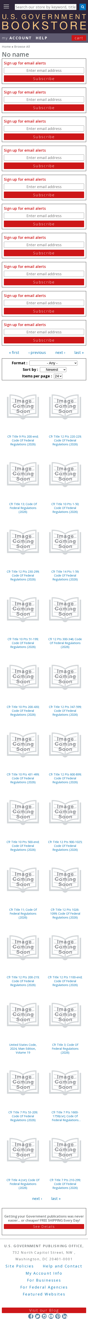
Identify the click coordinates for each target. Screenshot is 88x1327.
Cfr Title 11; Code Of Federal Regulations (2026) (23, 913)
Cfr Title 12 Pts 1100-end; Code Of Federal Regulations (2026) (65, 981)
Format (19, 362)
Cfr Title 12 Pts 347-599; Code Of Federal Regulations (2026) (65, 711)
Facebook (30, 1316)
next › (60, 352)
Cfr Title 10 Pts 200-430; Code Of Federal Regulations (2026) (23, 711)
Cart (79, 37)
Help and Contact (62, 1266)
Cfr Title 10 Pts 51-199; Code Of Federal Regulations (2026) (23, 643)
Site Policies (20, 1266)
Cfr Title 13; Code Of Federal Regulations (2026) (23, 508)
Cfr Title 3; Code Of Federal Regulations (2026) (65, 1048)
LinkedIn (64, 1316)
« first (14, 352)
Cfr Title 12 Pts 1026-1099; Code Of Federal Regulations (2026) (65, 913)
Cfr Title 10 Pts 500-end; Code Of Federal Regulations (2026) (23, 846)
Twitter (37, 1316)
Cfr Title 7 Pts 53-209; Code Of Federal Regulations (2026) (23, 1116)
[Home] (44, 28)
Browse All (22, 46)
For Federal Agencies (44, 1287)
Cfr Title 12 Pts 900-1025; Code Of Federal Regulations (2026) (65, 846)
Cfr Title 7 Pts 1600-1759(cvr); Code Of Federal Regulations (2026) (65, 1116)
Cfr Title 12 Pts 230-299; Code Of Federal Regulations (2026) (23, 575)
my (17, 37)
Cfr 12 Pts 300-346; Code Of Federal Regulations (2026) (65, 643)
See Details (44, 1226)
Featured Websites (44, 1294)
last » (79, 352)
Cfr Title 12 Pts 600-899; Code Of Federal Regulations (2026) (65, 778)
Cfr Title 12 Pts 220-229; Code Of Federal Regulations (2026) (65, 440)
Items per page (36, 376)
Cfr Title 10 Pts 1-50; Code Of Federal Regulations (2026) (65, 508)
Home (6, 46)
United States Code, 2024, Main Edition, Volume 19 (23, 1048)
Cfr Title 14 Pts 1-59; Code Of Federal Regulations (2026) (65, 575)
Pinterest (57, 1316)
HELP (42, 37)
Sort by (30, 369)
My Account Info (44, 1273)
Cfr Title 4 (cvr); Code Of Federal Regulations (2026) (23, 1184)
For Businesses (44, 1280)
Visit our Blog (44, 1310)
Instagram (44, 1316)
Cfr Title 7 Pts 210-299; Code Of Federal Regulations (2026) (65, 1184)
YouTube (51, 1316)
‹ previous (37, 352)
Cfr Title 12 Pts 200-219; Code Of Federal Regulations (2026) (23, 981)
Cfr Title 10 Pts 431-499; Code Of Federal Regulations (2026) (23, 778)
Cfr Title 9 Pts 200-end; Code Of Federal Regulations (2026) (22, 440)
